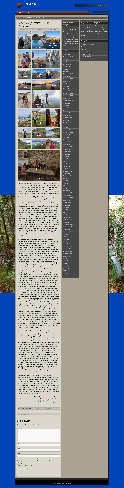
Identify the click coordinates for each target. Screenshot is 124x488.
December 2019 (68, 78)
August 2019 (67, 83)
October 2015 (67, 149)
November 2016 (68, 132)
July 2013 (66, 207)
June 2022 (66, 69)
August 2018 (67, 103)
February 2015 (67, 168)
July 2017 (66, 127)
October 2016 (67, 134)
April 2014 (66, 188)
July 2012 (66, 234)
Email (19, 448)
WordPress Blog (86, 56)
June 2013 (66, 210)
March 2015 (66, 166)
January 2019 (67, 91)
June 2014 (66, 183)
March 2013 (66, 217)
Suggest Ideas (85, 52)
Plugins (83, 49)
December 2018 (68, 93)
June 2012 (66, 236)
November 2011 (68, 253)
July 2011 (66, 261)
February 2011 (67, 273)
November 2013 (68, 198)
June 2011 (66, 263)
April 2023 (66, 61)
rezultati (100, 5)
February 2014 (67, 193)
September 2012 (68, 232)
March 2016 (66, 142)
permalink (48, 408)
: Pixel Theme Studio (66, 483)
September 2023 (68, 57)
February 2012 (67, 246)
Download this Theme (88, 44)
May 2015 (66, 161)
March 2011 (66, 270)
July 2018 (66, 105)
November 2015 (68, 147)
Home (20, 17)
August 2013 (67, 205)
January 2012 (67, 249)
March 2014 (66, 190)
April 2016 (66, 139)
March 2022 (66, 71)
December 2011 (68, 251)
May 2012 (66, 239)
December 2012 (68, 224)
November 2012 (68, 227)
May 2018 (66, 108)
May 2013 (66, 212)
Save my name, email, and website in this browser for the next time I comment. (37, 461)
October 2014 (67, 173)
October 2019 (67, 81)
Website (19, 453)
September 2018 (68, 100)
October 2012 (67, 229)
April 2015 (66, 164)
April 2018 (66, 110)
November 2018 (68, 95)
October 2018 (67, 98)
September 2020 (68, 74)
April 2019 (66, 88)
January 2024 (67, 54)
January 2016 (67, 144)
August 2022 (67, 66)
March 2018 (66, 112)
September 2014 (68, 176)
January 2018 (67, 115)
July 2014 (66, 181)
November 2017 (68, 117)
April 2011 (66, 268)
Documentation (85, 47)
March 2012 (66, 244)
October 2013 (67, 200)
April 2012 (66, 241)
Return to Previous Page (24, 414)
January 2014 (67, 195)
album (106, 5)
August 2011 (66, 258)
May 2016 (66, 137)
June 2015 (66, 159)
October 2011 (67, 256)
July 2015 (66, 156)
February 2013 (67, 219)
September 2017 (68, 122)
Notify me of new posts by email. (27, 465)
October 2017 (67, 120)
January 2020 (67, 76)
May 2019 (66, 86)
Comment (20, 428)
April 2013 (66, 215)
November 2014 (68, 171)
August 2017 (67, 125)
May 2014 (66, 185)
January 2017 (67, 129)
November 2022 (68, 64)
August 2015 (67, 154)
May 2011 (66, 266)
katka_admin (38, 29)
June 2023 (66, 59)
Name (19, 443)
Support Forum (85, 54)
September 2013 (68, 202)
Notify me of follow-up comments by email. (30, 463)
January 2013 (67, 222)
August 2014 (67, 178)
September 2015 (68, 151)
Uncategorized (25, 17)
